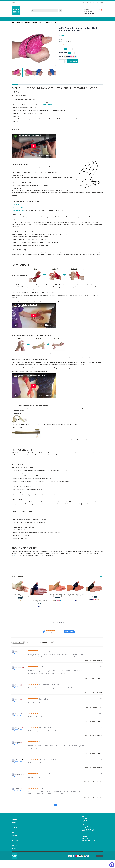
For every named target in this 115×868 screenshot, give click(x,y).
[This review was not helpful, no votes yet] (101, 661)
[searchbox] (17, 642)
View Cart (84, 843)
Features (14, 825)
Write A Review (69, 631)
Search (60, 10)
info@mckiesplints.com (90, 839)
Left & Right (78, 52)
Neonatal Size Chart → (19, 210)
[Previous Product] (101, 28)
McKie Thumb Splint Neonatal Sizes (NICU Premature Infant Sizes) (78, 29)
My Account (100, 2)
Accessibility (14, 835)
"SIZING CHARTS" (48, 105)
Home (13, 22)
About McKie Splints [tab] (53, 83)
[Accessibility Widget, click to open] (111, 864)
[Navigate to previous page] (51, 805)
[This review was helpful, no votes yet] (99, 661)
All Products (19, 22)
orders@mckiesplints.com (97, 840)
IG (99, 856)
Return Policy (15, 840)
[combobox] (33, 642)
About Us (16, 555)
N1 (65, 49)
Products (14, 822)
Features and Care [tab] (41, 83)
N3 (71, 49)
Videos (13, 830)
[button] (101, 576)
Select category (52, 10)
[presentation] (13, 72)
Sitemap (14, 848)
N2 (68, 49)
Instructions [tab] (29, 83)
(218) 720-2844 (88, 826)
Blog (13, 832)
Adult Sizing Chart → (18, 204)
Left (69, 52)
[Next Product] (102, 28)
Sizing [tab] (22, 83)
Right (73, 52)
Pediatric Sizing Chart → (19, 207)
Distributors (14, 819)
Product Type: (62, 41)
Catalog (13, 837)
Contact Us (14, 845)
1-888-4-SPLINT (85, 830)
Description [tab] (15, 83)
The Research (15, 827)
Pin (102, 856)
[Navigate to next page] (63, 805)
